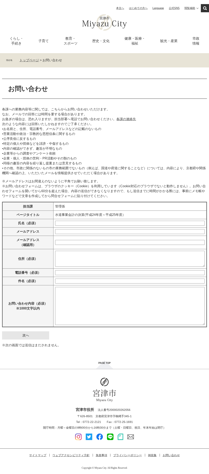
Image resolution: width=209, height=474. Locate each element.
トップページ (29, 60)
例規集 (152, 455)
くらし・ (16, 41)
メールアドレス (28, 231)
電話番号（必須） (28, 272)
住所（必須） (28, 258)
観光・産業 (169, 41)
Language (158, 8)
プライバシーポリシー (127, 455)
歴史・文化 (101, 41)
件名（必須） (28, 281)
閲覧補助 (190, 8)
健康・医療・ (135, 41)
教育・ (71, 41)
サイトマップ (37, 455)
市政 (195, 41)
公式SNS (174, 8)
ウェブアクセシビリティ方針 (71, 455)
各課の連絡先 (126, 119)
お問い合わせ (171, 455)
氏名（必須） (28, 223)
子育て (43, 41)
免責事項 (101, 455)
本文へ (120, 8)
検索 (205, 8)
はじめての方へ (138, 8)
